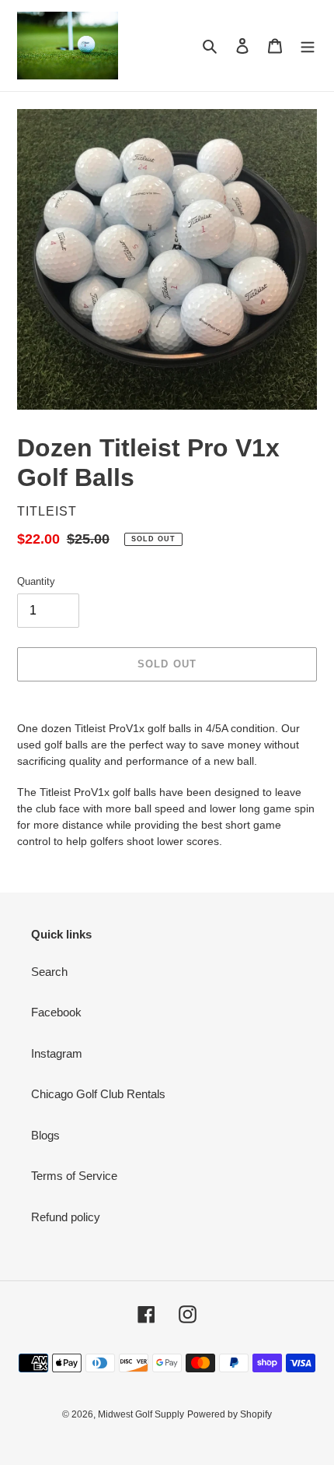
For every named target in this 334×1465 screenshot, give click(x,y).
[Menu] (307, 45)
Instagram (56, 1053)
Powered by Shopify (229, 1414)
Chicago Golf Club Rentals (98, 1094)
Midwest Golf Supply (141, 1414)
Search (49, 971)
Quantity (36, 581)
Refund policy (65, 1217)
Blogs (45, 1135)
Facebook (56, 1012)
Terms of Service (74, 1175)
